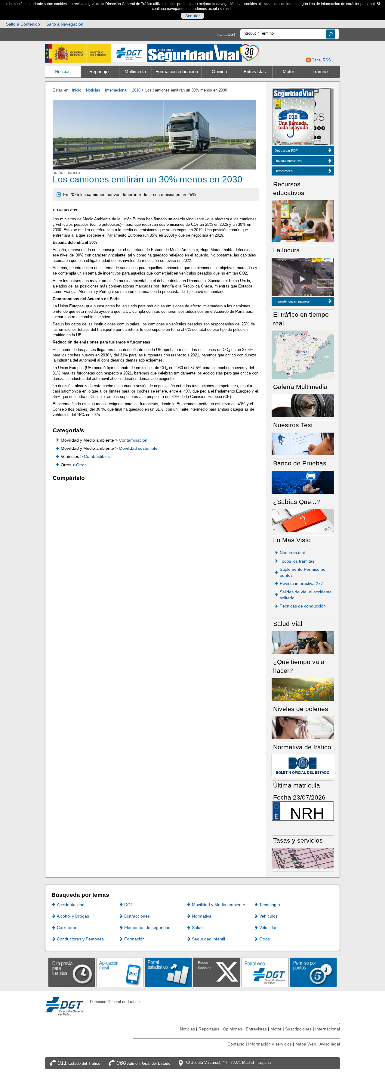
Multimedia (135, 71)
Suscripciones (298, 1029)
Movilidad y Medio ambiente (218, 904)
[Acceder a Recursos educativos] (303, 220)
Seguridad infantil (208, 939)
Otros (81, 464)
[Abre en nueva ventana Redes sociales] (216, 972)
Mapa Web (305, 1044)
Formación (134, 939)
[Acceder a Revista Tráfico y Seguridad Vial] (203, 52)
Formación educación (177, 71)
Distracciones (137, 916)
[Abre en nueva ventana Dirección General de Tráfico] (129, 53)
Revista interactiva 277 (301, 583)
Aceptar (192, 15)
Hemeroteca (284, 171)
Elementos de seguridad (147, 927)
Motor (288, 71)
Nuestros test (292, 552)
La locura (302, 278)
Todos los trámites (297, 561)
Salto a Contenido (23, 24)
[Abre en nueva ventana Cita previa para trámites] (71, 972)
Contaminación (133, 440)
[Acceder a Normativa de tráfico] (303, 765)
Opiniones (232, 1029)
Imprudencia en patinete (292, 301)
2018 (136, 90)
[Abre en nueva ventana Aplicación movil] (119, 972)
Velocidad (268, 927)
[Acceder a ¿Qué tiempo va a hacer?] (303, 689)
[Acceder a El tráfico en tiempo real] (303, 354)
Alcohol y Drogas (73, 916)
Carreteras (67, 927)
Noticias (63, 71)
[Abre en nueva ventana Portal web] (265, 972)
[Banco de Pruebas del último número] (303, 481)
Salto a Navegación (64, 24)
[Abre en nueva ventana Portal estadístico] (168, 972)
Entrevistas (255, 71)
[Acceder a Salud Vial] (303, 642)
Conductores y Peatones (80, 939)
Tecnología (269, 904)
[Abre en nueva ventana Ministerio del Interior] (78, 53)
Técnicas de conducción (303, 606)
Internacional (116, 90)
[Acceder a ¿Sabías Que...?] (303, 520)
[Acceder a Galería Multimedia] (303, 405)
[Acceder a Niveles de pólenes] (303, 727)
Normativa (201, 916)
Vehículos (268, 916)
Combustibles (97, 456)
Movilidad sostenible (138, 448)
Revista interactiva (288, 161)
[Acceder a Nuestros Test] (303, 443)
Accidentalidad (71, 904)
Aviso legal (329, 1044)
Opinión (219, 71)
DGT (128, 904)
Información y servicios (270, 1044)
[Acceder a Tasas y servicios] (303, 857)
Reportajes (100, 71)
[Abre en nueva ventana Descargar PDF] (293, 118)
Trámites (321, 71)
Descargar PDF (286, 150)
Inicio (76, 90)
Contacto (236, 1044)
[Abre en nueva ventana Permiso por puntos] (313, 972)
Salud (197, 927)
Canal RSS (321, 60)
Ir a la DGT (226, 34)
